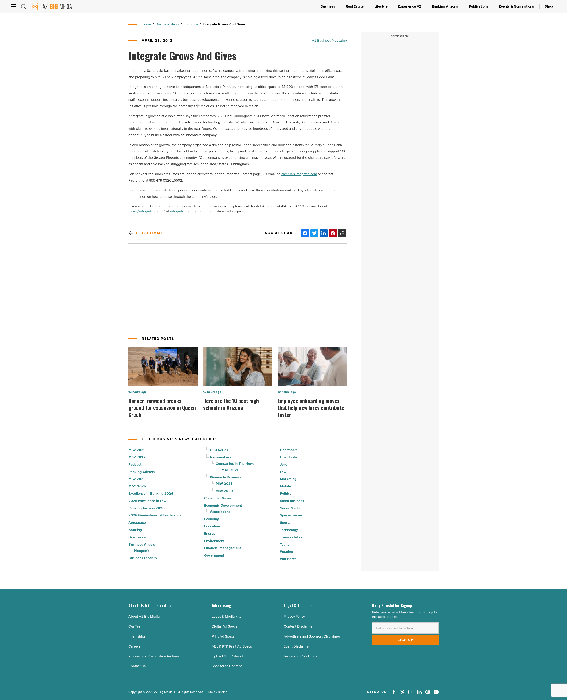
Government (214, 555)
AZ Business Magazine (329, 40)
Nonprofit (141, 550)
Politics (285, 493)
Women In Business (225, 477)
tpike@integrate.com (144, 211)
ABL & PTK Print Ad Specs (232, 646)
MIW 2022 (137, 457)
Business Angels (141, 544)
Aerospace (137, 522)
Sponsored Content (227, 666)
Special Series (291, 515)
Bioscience (137, 537)
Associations (220, 511)
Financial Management (222, 548)
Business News (167, 24)
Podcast (134, 464)
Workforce (288, 558)
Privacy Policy (294, 616)
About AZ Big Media (144, 616)
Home (146, 24)
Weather (286, 551)
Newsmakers (220, 457)
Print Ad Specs (223, 636)
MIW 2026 (137, 449)
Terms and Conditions (300, 656)
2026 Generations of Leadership (154, 515)
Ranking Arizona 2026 (146, 508)
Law (283, 471)
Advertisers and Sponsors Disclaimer (312, 636)
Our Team (135, 626)
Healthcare (289, 449)
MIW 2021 (224, 483)
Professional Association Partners (154, 656)
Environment (214, 540)
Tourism (286, 544)
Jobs (283, 464)
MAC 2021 (229, 470)
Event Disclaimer (297, 646)
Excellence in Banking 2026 (150, 493)
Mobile (285, 486)
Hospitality (288, 457)
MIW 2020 (224, 490)
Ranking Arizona (141, 471)
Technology (289, 529)
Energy (209, 533)
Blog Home (149, 233)
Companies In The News (235, 463)
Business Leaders (142, 557)
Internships (137, 636)
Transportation (291, 537)
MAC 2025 (137, 486)
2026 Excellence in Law (147, 500)
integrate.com (181, 211)
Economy (191, 24)
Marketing (288, 478)
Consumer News (217, 498)
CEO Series (219, 449)
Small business (292, 500)
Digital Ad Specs (224, 626)
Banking (135, 529)
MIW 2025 (137, 478)
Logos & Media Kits (226, 616)
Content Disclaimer (298, 626)
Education (212, 526)
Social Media (290, 508)
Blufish (222, 692)
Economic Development (223, 505)
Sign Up (405, 640)
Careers (134, 646)
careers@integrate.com (299, 173)
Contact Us (137, 666)
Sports (285, 522)
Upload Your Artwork (228, 656)
